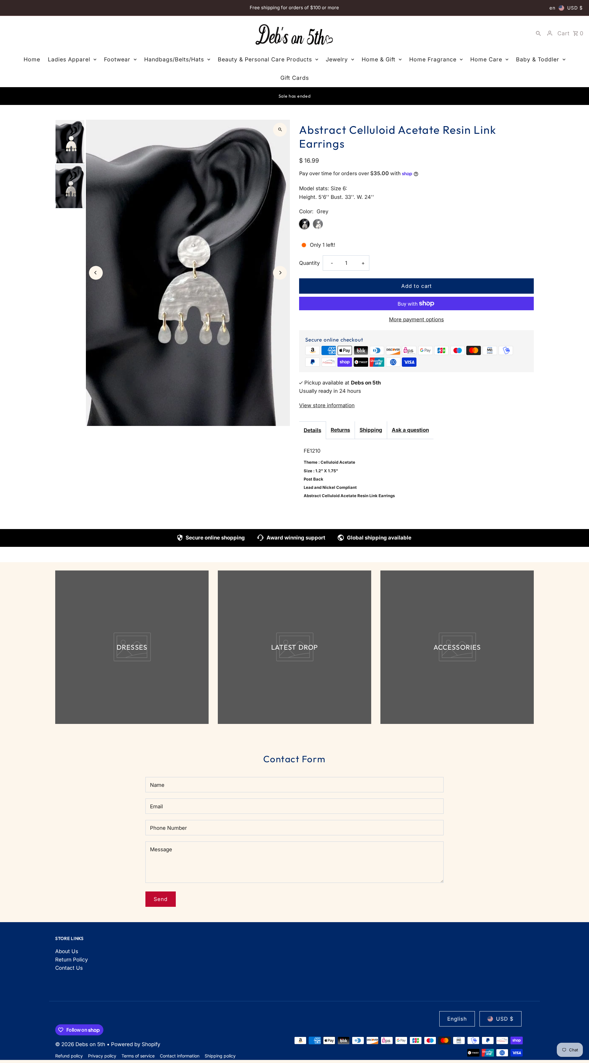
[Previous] (96, 273)
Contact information (179, 1055)
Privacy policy (102, 1055)
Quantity (309, 263)
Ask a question (410, 430)
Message (161, 849)
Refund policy (69, 1055)
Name (157, 785)
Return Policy (71, 960)
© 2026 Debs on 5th (81, 1044)
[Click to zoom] (280, 130)
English (457, 1019)
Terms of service (138, 1055)
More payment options (416, 319)
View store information (327, 405)
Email (156, 806)
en (552, 8)
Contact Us (69, 968)
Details (312, 430)
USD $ (575, 8)
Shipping (371, 430)
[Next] (280, 273)
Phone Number (168, 828)
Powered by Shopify (135, 1044)
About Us (66, 951)
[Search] (538, 33)
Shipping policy (220, 1055)
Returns (340, 430)
